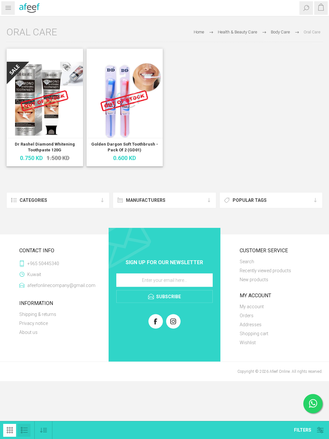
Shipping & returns (37, 314)
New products (254, 279)
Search (247, 261)
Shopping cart (254, 333)
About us (28, 332)
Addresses (251, 324)
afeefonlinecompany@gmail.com (58, 285)
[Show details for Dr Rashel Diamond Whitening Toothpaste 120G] (45, 100)
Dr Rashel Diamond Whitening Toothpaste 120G (45, 147)
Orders (246, 315)
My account (252, 306)
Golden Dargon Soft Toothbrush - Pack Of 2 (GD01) (124, 147)
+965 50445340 (43, 263)
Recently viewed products (265, 270)
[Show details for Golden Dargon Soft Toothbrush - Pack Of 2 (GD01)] (125, 100)
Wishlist (248, 342)
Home (199, 32)
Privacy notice (33, 323)
